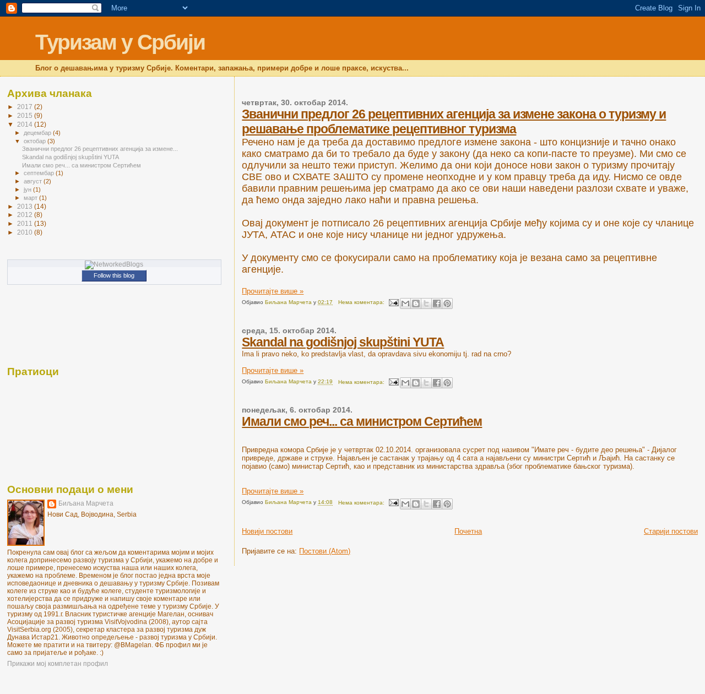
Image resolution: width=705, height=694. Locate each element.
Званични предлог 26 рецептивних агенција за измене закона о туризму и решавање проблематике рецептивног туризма (454, 121)
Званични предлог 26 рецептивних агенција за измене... (100, 148)
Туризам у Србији (120, 42)
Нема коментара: (362, 302)
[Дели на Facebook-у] (436, 303)
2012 (25, 214)
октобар (35, 141)
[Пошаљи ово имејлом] (405, 303)
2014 (25, 124)
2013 (25, 206)
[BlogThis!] (415, 303)
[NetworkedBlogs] (114, 264)
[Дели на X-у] (426, 303)
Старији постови (671, 531)
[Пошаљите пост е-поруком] (393, 302)
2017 (25, 106)
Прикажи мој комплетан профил (57, 664)
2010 (25, 232)
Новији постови (267, 531)
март (31, 197)
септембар (40, 173)
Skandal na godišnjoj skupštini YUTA (343, 342)
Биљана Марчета (85, 503)
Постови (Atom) (324, 551)
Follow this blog (114, 275)
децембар (38, 132)
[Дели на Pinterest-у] (447, 303)
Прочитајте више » (272, 291)
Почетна (468, 531)
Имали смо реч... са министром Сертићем (362, 421)
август (34, 181)
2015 (25, 115)
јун (28, 189)
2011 (25, 223)
